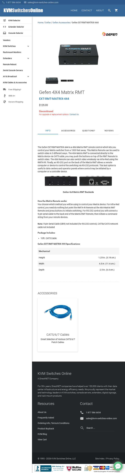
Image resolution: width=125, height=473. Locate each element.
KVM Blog (42, 434)
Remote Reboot (9, 64)
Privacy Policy (112, 458)
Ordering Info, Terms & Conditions (53, 423)
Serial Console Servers (13, 70)
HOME (74, 10)
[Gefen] (110, 36)
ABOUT (100, 10)
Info (47, 130)
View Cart (42, 439)
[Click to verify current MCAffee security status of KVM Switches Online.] (74, 471)
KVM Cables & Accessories (15, 82)
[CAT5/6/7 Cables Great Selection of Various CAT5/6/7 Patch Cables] (58, 312)
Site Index (99, 458)
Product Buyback (46, 428)
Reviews (109, 131)
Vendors (6, 40)
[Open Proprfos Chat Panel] (118, 466)
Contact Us (74, 114)
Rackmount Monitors (12, 52)
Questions (88, 131)
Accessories (68, 131)
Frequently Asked (46, 417)
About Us (42, 412)
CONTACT (86, 10)
